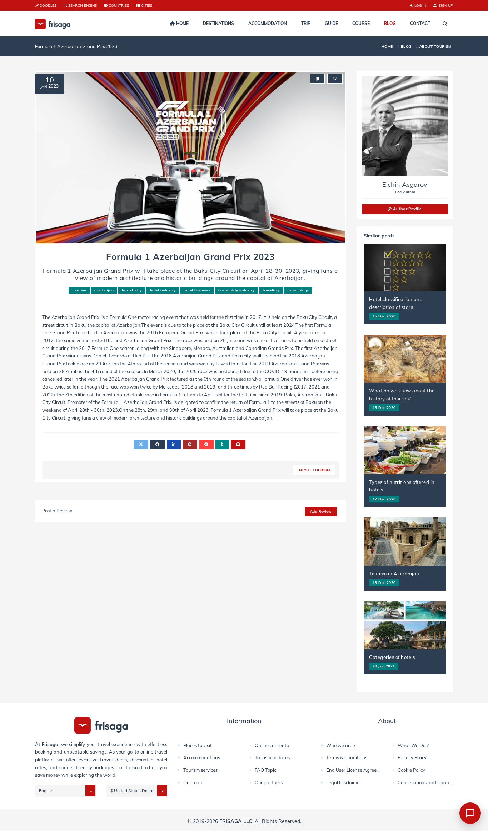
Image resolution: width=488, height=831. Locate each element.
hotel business (197, 290)
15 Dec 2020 (384, 316)
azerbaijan (104, 290)
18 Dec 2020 (384, 582)
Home (182, 23)
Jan (43, 86)
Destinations (218, 23)
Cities (146, 5)
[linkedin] (174, 444)
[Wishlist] (335, 78)
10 (49, 80)
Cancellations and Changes (427, 782)
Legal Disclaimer (343, 782)
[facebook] (157, 444)
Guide (331, 23)
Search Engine (82, 5)
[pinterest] (190, 444)
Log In (419, 5)
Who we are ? (340, 745)
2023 (53, 86)
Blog (390, 23)
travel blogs (298, 290)
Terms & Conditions (346, 757)
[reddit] (206, 444)
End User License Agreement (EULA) (365, 770)
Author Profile (407, 208)
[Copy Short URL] (317, 78)
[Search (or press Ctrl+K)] (445, 24)
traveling (271, 290)
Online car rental (272, 745)
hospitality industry (236, 290)
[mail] (238, 444)
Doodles (47, 5)
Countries (118, 5)
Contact (420, 23)
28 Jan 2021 (384, 666)
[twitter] (141, 444)
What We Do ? (413, 745)
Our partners (269, 782)
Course (361, 23)
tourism (79, 290)
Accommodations (201, 757)
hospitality (131, 290)
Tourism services (200, 770)
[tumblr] (222, 444)
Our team (193, 782)
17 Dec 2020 (384, 499)
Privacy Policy (412, 757)
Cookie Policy (411, 770)
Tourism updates (272, 757)
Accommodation (267, 23)
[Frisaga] (101, 724)
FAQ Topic (265, 770)
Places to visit (197, 745)
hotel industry (163, 290)
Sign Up (445, 5)
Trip (305, 23)
